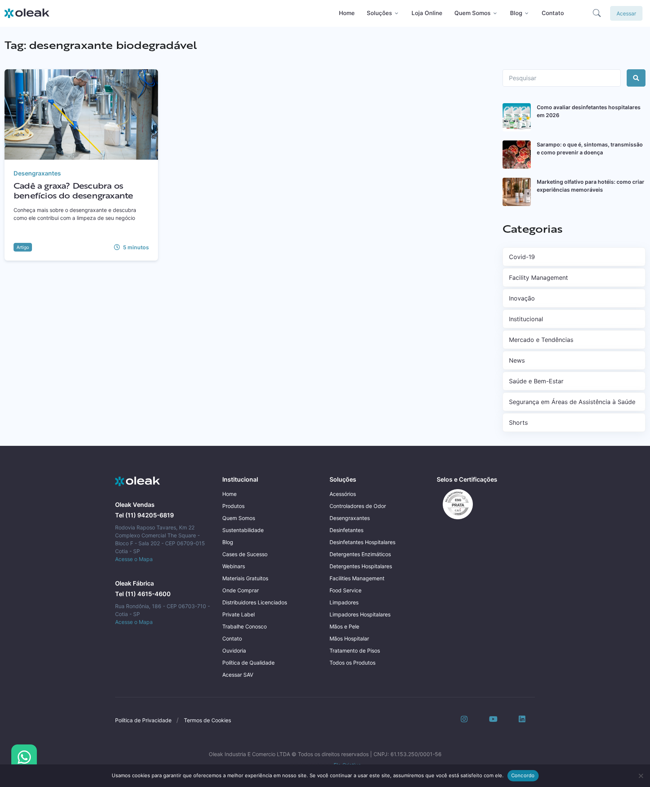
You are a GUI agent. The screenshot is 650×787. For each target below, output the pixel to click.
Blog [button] (516, 13)
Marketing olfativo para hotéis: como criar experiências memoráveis (590, 185)
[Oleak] (27, 13)
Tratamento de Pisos (355, 650)
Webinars (233, 566)
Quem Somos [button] (472, 13)
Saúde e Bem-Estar (536, 381)
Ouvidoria (234, 650)
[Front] (137, 481)
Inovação (522, 298)
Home (347, 13)
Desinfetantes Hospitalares (362, 542)
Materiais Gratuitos (245, 578)
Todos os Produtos (352, 662)
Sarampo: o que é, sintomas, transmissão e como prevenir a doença (590, 148)
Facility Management (538, 277)
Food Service (345, 590)
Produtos (233, 506)
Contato (553, 13)
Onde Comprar (240, 590)
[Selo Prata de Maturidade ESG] (455, 503)
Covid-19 (522, 257)
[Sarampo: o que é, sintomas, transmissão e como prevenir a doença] (517, 154)
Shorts (518, 422)
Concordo (523, 775)
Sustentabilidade (243, 530)
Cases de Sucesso (244, 554)
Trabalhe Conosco (244, 626)
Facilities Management (357, 578)
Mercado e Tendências (541, 339)
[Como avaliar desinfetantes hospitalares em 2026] (517, 117)
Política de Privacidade (143, 720)
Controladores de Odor (358, 506)
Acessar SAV (237, 674)
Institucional (526, 319)
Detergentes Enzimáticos (360, 554)
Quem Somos (238, 518)
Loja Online (427, 13)
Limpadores (344, 602)
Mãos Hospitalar (349, 638)
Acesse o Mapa (134, 559)
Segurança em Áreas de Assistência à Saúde (572, 402)
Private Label (238, 614)
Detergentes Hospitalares (361, 566)
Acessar (626, 13)
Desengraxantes (37, 173)
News (517, 360)
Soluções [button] (379, 13)
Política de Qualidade (248, 662)
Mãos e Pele (344, 626)
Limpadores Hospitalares (360, 614)
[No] (640, 775)
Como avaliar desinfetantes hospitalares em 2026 (589, 111)
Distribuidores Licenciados (254, 602)
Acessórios (343, 494)
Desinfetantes (346, 530)
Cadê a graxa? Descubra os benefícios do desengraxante (73, 190)
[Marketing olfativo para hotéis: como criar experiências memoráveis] (517, 192)
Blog (227, 542)
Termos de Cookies (207, 720)
